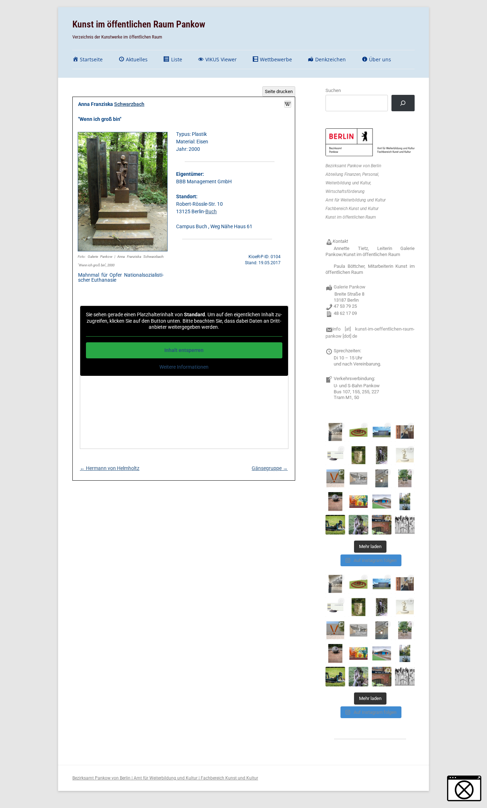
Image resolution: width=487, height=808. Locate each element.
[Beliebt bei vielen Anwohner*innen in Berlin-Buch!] (405, 478)
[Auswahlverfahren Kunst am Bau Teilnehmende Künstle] (405, 525)
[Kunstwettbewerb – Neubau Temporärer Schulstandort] (358, 432)
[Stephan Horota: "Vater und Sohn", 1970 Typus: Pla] (381, 455)
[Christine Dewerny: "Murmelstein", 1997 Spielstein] (358, 455)
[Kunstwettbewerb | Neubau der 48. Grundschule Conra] (358, 478)
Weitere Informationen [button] (184, 367)
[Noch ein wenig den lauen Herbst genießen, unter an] (335, 525)
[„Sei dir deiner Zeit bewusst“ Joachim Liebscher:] (335, 501)
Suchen (333, 90)
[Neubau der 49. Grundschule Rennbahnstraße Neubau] (335, 455)
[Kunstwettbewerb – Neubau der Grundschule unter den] (335, 432)
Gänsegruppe (270, 468)
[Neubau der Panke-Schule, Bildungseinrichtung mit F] (405, 455)
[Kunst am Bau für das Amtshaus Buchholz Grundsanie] (405, 432)
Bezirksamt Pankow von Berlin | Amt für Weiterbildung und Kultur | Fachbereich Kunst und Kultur (165, 778)
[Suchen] (403, 103)
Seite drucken (279, 91)
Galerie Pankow (349, 287)
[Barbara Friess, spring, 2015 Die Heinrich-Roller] (381, 478)
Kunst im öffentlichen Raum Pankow (138, 24)
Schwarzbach (129, 104)
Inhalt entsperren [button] (184, 350)
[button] (464, 788)
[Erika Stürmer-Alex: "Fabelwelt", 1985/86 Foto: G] (358, 501)
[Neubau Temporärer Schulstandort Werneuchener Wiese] (381, 432)
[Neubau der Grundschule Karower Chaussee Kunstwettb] (335, 478)
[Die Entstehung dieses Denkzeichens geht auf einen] (381, 525)
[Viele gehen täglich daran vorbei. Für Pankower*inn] (405, 501)
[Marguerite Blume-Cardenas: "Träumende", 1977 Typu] (358, 525)
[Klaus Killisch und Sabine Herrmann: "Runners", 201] (381, 501)
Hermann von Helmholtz (109, 468)
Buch (211, 211)
